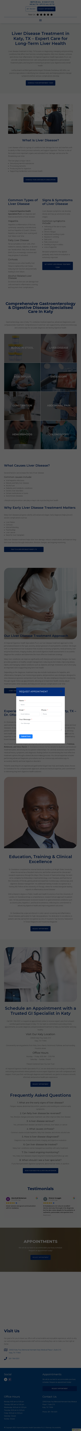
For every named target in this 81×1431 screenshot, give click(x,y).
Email (21, 710)
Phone (43, 710)
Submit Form (26, 736)
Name (21, 701)
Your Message (25, 719)
